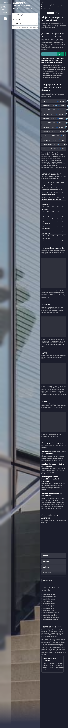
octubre (59, 665)
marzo (45, 668)
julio (51, 668)
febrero (45, 665)
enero (45, 663)
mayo (52, 663)
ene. (43, 54)
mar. (51, 54)
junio (51, 665)
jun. (63, 54)
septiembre (60, 663)
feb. (47, 54)
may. (58, 54)
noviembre (60, 668)
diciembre (59, 670)
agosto (52, 670)
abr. (55, 54)
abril (44, 670)
